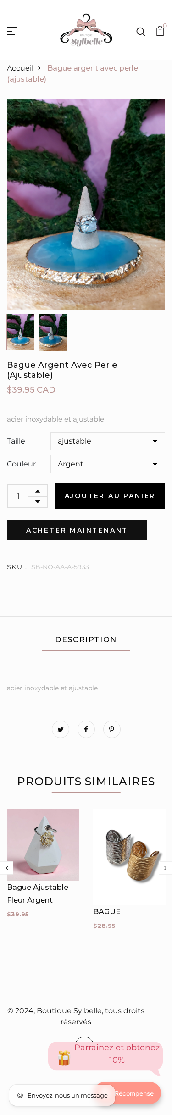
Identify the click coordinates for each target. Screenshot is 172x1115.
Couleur (21, 464)
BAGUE (107, 911)
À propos (83, 991)
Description (86, 639)
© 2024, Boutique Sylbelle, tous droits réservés (75, 1016)
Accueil (20, 68)
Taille (16, 441)
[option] (86, 204)
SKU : (17, 567)
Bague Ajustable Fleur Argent (37, 893)
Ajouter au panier (110, 496)
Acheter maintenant (77, 530)
